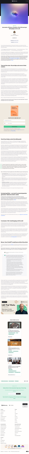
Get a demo (25, 404)
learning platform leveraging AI (14, 58)
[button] (5, 123)
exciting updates (14, 236)
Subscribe (18, 393)
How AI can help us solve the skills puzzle (11, 139)
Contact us (25, 406)
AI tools (12, 244)
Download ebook (14, 126)
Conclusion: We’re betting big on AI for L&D (12, 221)
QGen (12, 60)
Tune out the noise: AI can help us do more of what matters (13, 66)
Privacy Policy (13, 130)
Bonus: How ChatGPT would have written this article (14, 242)
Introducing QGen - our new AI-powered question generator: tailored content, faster (14, 194)
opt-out (19, 129)
